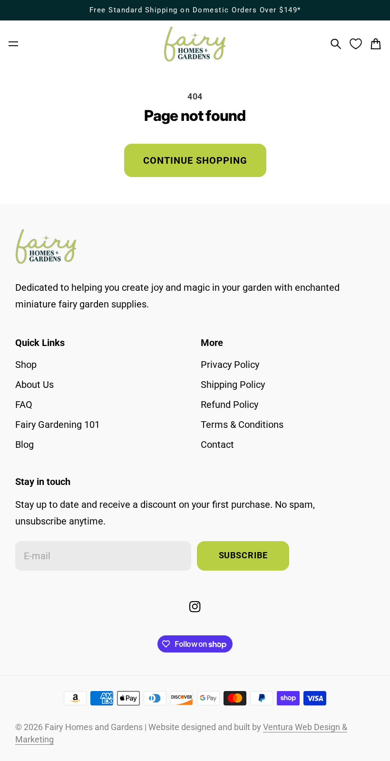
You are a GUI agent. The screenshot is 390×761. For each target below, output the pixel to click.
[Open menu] (13, 43)
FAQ (23, 404)
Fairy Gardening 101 (57, 424)
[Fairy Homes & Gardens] (195, 44)
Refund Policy (229, 404)
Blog (24, 444)
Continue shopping (195, 160)
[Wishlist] (355, 43)
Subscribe (243, 555)
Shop (26, 364)
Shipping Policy (233, 384)
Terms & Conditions (242, 424)
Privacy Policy (230, 364)
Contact (217, 444)
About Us (34, 384)
